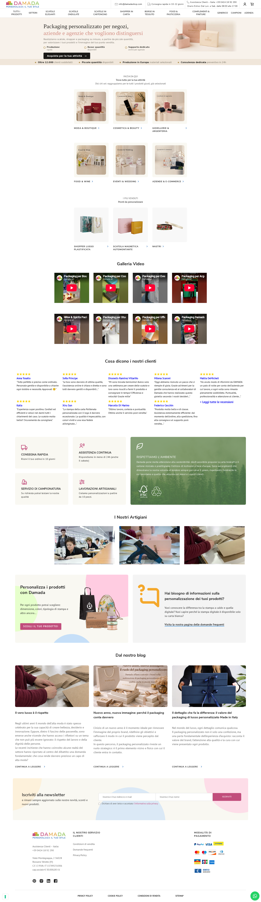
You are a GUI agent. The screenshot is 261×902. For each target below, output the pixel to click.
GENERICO (222, 12)
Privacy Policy (80, 855)
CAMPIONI (236, 12)
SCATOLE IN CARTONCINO (100, 13)
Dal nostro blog (131, 655)
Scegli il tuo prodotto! (40, 626)
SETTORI (33, 12)
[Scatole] (91, 106)
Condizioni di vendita (84, 844)
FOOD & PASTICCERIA (173, 13)
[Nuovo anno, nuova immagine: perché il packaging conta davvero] (130, 686)
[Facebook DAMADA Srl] (55, 881)
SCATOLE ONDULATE (73, 13)
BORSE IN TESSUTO (150, 13)
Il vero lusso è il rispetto (31, 713)
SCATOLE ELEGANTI (50, 13)
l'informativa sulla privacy (146, 804)
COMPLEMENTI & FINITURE (200, 13)
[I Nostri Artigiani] (84, 563)
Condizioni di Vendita (149, 896)
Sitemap (179, 896)
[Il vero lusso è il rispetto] (52, 686)
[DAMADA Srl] (22, 4)
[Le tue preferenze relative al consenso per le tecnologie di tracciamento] (5, 897)
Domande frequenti (83, 850)
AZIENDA (248, 12)
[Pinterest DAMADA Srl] (34, 881)
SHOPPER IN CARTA (126, 13)
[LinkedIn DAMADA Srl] (48, 881)
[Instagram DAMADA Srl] (41, 881)
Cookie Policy (115, 896)
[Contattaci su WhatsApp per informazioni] (254, 895)
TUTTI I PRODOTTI (16, 13)
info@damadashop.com (130, 4)
